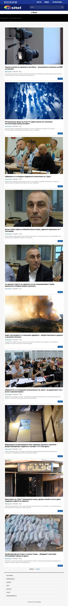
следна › (38, 569)
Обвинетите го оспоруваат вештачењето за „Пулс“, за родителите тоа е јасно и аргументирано (34, 391)
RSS (16, 2)
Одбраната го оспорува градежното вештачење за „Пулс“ (28, 176)
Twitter (8, 2)
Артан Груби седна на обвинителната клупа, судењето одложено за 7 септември (33, 230)
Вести (39, 2)
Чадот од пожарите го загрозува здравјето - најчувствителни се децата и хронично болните (34, 336)
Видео (46, 2)
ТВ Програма (57, 2)
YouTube (13, 2)
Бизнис (8, 589)
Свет (7, 585)
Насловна (9, 575)
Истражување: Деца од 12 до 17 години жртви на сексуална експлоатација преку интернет (28, 123)
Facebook (5, 2)
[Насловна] (12, 9)
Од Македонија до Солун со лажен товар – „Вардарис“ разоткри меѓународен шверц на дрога (30, 555)
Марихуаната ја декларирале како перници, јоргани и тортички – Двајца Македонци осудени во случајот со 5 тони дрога (31, 445)
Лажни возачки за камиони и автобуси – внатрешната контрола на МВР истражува (34, 68)
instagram (10, 2)
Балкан (8, 582)
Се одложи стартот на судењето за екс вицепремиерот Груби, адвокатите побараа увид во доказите (30, 285)
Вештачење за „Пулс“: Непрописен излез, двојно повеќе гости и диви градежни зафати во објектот (33, 500)
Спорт (8, 592)
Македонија (8, 71)
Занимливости (11, 596)
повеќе (60, 78)
